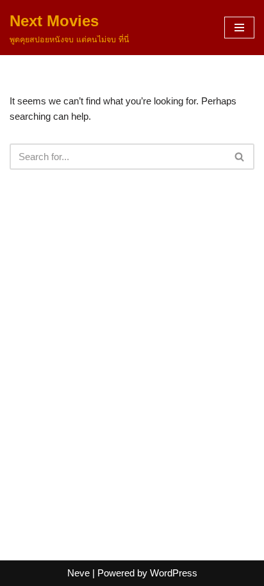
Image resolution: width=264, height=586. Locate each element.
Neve (78, 572)
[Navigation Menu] (239, 27)
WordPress (173, 572)
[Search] (240, 156)
